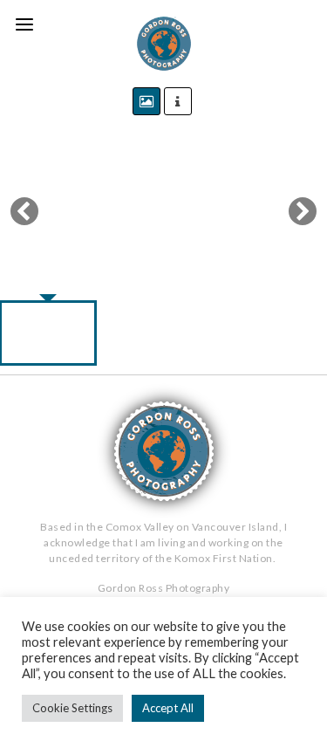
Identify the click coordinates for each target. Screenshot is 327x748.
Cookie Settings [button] (72, 708)
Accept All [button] (168, 708)
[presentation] (50, 212)
